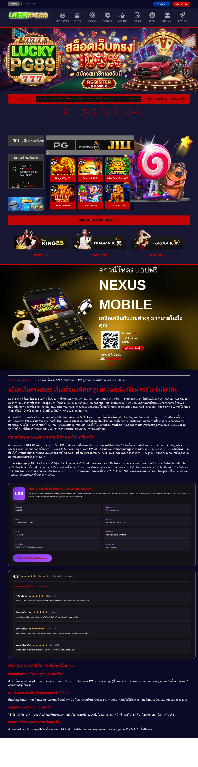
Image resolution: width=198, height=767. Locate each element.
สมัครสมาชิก (181, 4)
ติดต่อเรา (30, 3)
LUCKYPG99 (99, 255)
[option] (83, 87)
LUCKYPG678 (156, 255)
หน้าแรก (13, 380)
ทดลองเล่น (62, 161)
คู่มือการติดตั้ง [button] (133, 348)
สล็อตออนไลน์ (28, 380)
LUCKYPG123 (41, 255)
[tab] (60, 145)
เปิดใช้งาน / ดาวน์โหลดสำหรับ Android (32, 558)
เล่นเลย (62, 170)
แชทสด (14, 3)
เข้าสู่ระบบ (162, 4)
